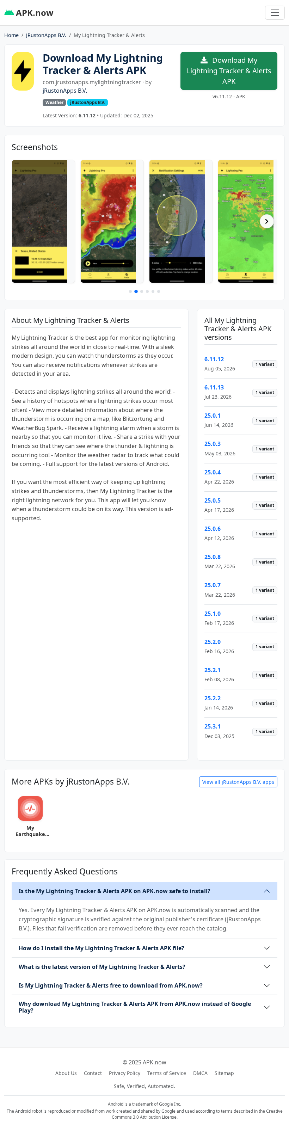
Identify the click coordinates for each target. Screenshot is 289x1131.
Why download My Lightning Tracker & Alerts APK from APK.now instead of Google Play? (135, 1007)
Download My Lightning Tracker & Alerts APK (229, 70)
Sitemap (224, 1073)
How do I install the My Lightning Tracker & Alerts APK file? (101, 948)
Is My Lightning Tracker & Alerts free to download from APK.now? (111, 985)
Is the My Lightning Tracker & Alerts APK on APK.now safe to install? (114, 891)
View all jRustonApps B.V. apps (238, 782)
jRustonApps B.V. (46, 35)
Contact (93, 1073)
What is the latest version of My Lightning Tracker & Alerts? (102, 967)
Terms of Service (166, 1073)
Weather (54, 102)
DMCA (200, 1073)
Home (11, 35)
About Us (66, 1073)
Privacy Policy (124, 1073)
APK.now (34, 12)
